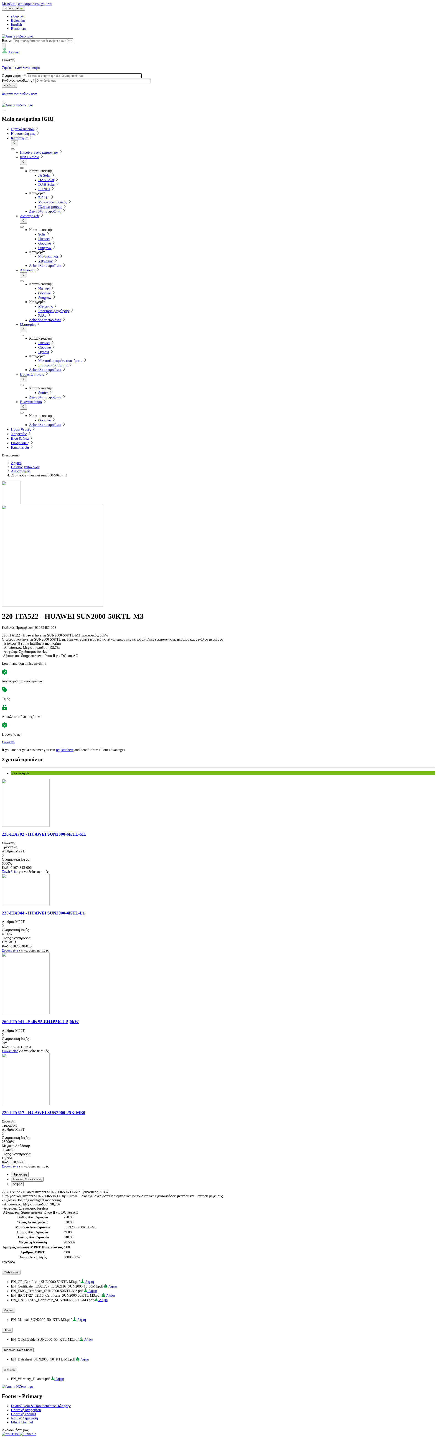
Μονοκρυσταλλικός (52, 202)
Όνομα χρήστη (14, 76)
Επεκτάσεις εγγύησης (53, 311)
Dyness (43, 352)
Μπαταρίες (28, 324)
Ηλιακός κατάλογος (25, 467)
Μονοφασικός (48, 256)
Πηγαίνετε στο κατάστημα (39, 152)
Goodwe (44, 243)
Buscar (7, 41)
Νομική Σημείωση (24, 1418)
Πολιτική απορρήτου (26, 1410)
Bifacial (43, 198)
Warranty (9, 1369)
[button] (11, 52)
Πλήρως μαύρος (50, 207)
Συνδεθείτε (10, 872)
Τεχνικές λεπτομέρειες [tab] (27, 1179)
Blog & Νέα (20, 438)
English (16, 24)
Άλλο (42, 315)
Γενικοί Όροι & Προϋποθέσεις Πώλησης (41, 1406)
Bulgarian (18, 20)
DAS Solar (46, 180)
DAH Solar (46, 184)
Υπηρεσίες (19, 434)
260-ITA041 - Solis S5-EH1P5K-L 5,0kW (40, 1021)
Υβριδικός (45, 261)
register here (65, 750)
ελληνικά (17, 16)
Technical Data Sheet (18, 1350)
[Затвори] (3, 110)
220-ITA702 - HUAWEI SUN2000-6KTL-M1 (44, 834)
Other (7, 1330)
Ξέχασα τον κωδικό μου (19, 93)
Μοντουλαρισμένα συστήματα (60, 361)
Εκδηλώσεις (20, 443)
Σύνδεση (8, 742)
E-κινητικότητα (31, 402)
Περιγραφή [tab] (20, 1174)
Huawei (44, 239)
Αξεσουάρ (27, 270)
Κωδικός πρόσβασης (18, 80)
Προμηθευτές (21, 429)
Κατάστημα (19, 138)
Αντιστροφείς (29, 216)
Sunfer (43, 393)
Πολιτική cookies (23, 1414)
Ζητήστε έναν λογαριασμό (21, 68)
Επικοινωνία (20, 447)
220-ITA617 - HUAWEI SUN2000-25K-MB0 (43, 1112)
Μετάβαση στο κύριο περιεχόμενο (27, 4)
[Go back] (14, 143)
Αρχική (16, 463)
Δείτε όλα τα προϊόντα (45, 211)
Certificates (11, 1272)
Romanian (18, 28)
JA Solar (44, 175)
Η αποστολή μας (23, 133)
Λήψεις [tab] (17, 1184)
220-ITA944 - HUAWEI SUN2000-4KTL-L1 (43, 913)
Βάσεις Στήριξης (32, 374)
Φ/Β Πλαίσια (29, 157)
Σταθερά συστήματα (53, 365)
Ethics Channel (22, 1422)
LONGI (44, 189)
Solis (41, 234)
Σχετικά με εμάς (22, 129)
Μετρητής (45, 306)
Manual (8, 1310)
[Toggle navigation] (3, 102)
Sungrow (44, 248)
